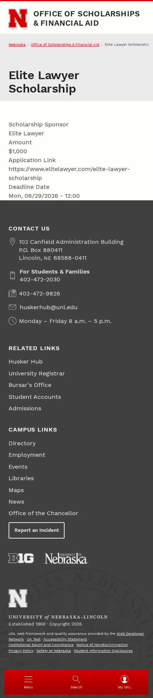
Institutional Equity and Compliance (41, 645)
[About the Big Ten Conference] (21, 558)
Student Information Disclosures (103, 651)
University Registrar (37, 373)
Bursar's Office (30, 384)
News (16, 501)
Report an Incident (36, 530)
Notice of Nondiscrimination (102, 645)
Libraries (21, 478)
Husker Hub (26, 361)
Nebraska (17, 44)
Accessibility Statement (65, 639)
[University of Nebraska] (66, 558)
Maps (16, 490)
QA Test (33, 639)
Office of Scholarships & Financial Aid (86, 18)
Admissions (25, 408)
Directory (22, 443)
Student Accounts (35, 396)
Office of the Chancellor (43, 513)
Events (18, 466)
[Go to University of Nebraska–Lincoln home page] (18, 18)
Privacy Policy (21, 651)
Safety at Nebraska (53, 651)
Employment (27, 454)
